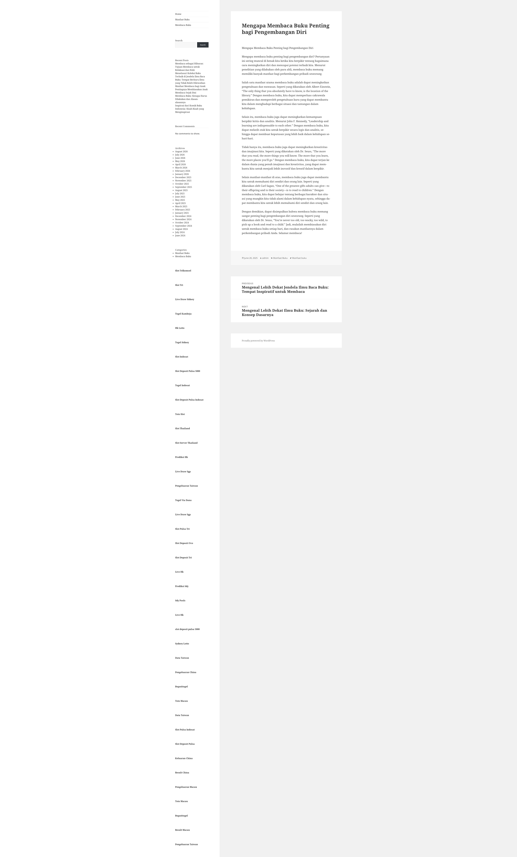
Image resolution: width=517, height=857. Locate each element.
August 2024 (181, 229)
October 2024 (182, 222)
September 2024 (183, 225)
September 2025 (183, 187)
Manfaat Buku (182, 19)
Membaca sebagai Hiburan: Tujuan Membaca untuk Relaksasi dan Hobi (189, 66)
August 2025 (181, 190)
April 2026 (180, 164)
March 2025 (181, 206)
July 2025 (180, 193)
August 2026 (181, 151)
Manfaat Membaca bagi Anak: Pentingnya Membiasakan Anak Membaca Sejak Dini (191, 89)
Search (179, 40)
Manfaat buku (299, 257)
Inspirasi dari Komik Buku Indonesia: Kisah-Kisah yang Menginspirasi (189, 109)
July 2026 (180, 154)
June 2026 (180, 157)
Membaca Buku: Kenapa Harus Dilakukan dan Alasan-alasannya (191, 99)
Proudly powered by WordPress (258, 340)
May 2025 (180, 199)
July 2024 (180, 232)
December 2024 (183, 216)
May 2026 (180, 161)
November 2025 (183, 180)
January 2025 (182, 212)
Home (178, 14)
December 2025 (183, 177)
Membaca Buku (183, 25)
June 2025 (180, 196)
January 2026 (182, 174)
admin (265, 257)
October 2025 (182, 183)
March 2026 (181, 167)
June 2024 (180, 235)
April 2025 (180, 203)
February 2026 (182, 170)
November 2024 (183, 219)
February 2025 (182, 209)
